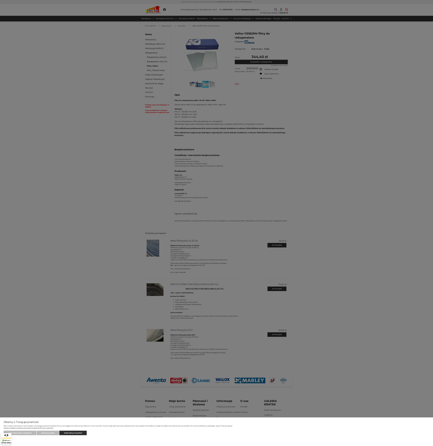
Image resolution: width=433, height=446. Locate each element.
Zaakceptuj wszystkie (73, 433)
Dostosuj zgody (47, 433)
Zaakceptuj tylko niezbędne (20, 433)
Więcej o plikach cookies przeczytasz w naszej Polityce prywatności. (28, 428)
